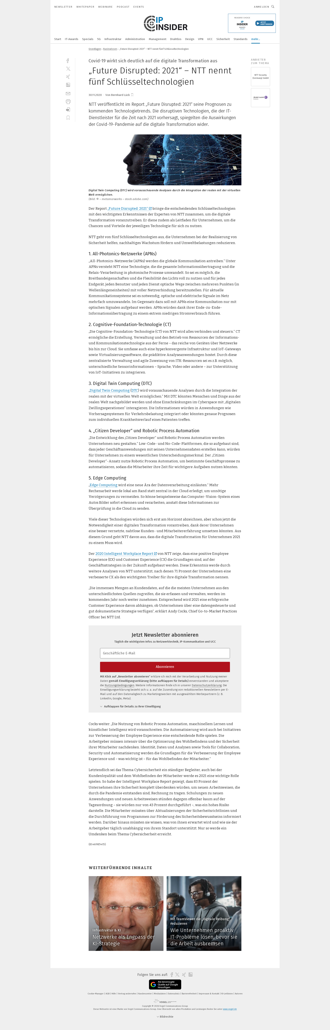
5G (99, 39)
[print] (68, 101)
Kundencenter (145, 993)
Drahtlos (175, 39)
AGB (108, 993)
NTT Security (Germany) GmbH (260, 76)
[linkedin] (68, 85)
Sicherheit (223, 39)
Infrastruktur (112, 39)
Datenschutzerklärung (207, 685)
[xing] (68, 76)
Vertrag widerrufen (127, 993)
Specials (87, 39)
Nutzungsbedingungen (119, 685)
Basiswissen (110, 48)
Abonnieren (165, 667)
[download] (68, 109)
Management (157, 39)
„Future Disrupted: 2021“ (128, 208)
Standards (240, 39)
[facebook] (68, 60)
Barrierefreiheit (189, 993)
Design (189, 39)
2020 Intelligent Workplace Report (124, 554)
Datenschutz (174, 993)
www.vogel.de (230, 1009)
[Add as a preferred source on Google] (165, 984)
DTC (135, 390)
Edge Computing (103, 485)
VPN (200, 39)
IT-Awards (71, 39)
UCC (210, 39)
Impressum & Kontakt (209, 993)
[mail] (68, 93)
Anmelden (261, 6)
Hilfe (114, 993)
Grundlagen (95, 48)
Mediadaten (160, 993)
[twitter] (68, 68)
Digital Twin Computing (110, 390)
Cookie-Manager (96, 993)
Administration (135, 39)
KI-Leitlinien (227, 993)
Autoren (239, 993)
